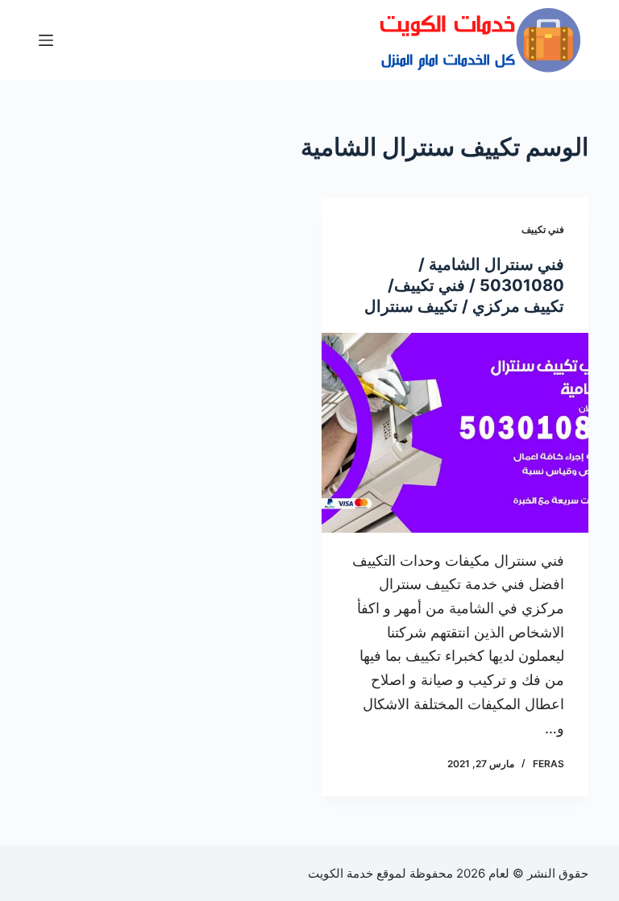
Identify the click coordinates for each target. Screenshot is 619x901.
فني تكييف (542, 229)
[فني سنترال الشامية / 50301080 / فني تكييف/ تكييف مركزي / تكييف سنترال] (455, 433)
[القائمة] (46, 40)
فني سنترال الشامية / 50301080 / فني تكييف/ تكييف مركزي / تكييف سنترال (464, 285)
